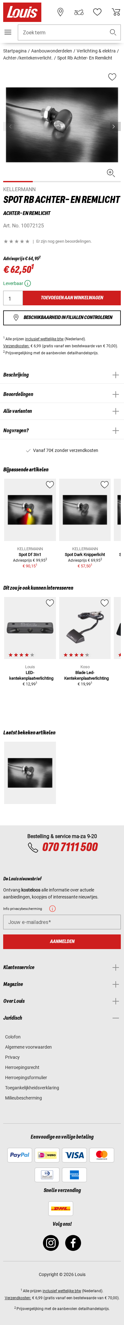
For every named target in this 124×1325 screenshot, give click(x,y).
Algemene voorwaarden (28, 1047)
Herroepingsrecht (22, 1067)
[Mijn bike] (79, 12)
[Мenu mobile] (8, 32)
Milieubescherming (23, 1097)
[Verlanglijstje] (97, 12)
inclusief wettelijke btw (44, 339)
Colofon (13, 1036)
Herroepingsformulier (26, 1077)
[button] (113, 33)
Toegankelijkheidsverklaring (32, 1087)
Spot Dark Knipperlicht (85, 554)
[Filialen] (60, 12)
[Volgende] (115, 126)
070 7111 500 (69, 847)
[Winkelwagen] (116, 12)
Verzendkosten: (16, 346)
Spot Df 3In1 (30, 554)
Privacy (12, 1057)
